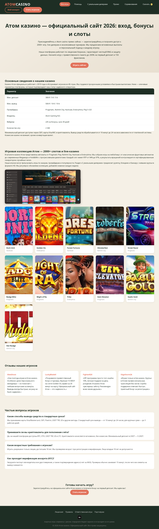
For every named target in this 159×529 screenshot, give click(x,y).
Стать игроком (32, 10)
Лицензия (59, 512)
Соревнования (131, 4)
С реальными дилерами (97, 4)
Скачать (147, 4)
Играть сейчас (79, 65)
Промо (116, 4)
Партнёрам (99, 512)
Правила (69, 512)
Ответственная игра (83, 512)
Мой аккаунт (13, 10)
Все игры (65, 4)
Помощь (78, 4)
